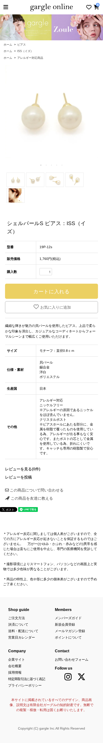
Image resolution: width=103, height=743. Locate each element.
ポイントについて (68, 637)
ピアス (21, 44)
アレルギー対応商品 (30, 58)
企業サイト (16, 659)
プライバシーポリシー (25, 685)
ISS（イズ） (25, 51)
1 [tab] (41, 165)
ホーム (8, 44)
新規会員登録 (65, 624)
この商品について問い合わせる (36, 490)
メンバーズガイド (68, 618)
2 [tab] (46, 165)
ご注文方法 (16, 618)
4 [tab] (56, 165)
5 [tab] (62, 165)
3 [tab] (51, 165)
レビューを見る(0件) (22, 469)
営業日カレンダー (21, 637)
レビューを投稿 (18, 477)
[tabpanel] (51, 111)
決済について (18, 624)
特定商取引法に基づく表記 (26, 679)
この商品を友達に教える (31, 498)
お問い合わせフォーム (71, 659)
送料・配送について (23, 631)
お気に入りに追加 (55, 307)
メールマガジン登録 (70, 631)
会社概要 (15, 666)
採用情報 (15, 672)
